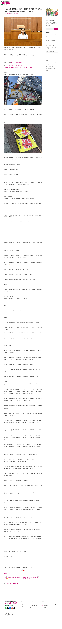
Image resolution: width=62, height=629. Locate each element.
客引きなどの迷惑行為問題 (16, 62)
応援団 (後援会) (46, 605)
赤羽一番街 (16, 583)
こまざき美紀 (16, 13)
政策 (33, 603)
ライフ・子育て (48, 66)
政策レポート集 (34, 605)
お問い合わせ (57, 3)
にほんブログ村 (7, 573)
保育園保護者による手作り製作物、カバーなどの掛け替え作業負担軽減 (19, 67)
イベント (47, 64)
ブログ (31, 3)
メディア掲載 (51, 3)
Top (8, 582)
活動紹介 (26, 3)
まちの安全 (7, 583)
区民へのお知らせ (49, 68)
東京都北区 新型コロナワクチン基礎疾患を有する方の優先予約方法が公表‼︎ (31, 578)
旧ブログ (53, 68)
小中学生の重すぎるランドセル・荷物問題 (13, 65)
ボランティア (46, 603)
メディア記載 (55, 601)
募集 (52, 66)
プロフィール (21, 3)
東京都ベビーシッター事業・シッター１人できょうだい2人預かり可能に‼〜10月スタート (52, 47)
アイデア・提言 (12, 582)
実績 (41, 3)
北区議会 (11, 583)
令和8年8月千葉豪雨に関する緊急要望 (52, 43)
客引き (14, 583)
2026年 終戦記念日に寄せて (50, 51)
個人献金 (45, 607)
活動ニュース (17, 582)
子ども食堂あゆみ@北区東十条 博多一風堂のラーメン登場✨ (13, 578)
